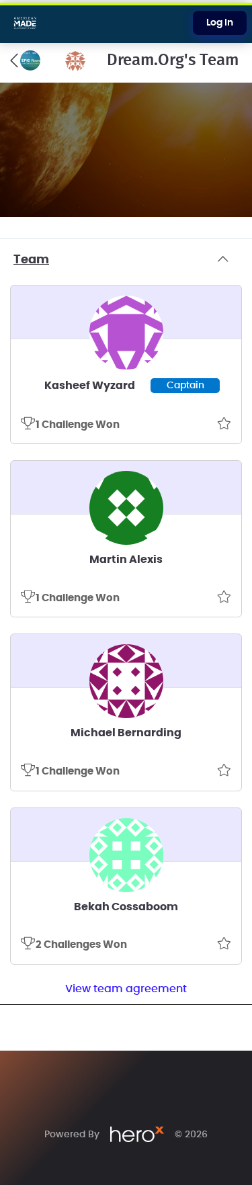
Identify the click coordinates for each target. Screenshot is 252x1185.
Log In (219, 23)
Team (31, 260)
